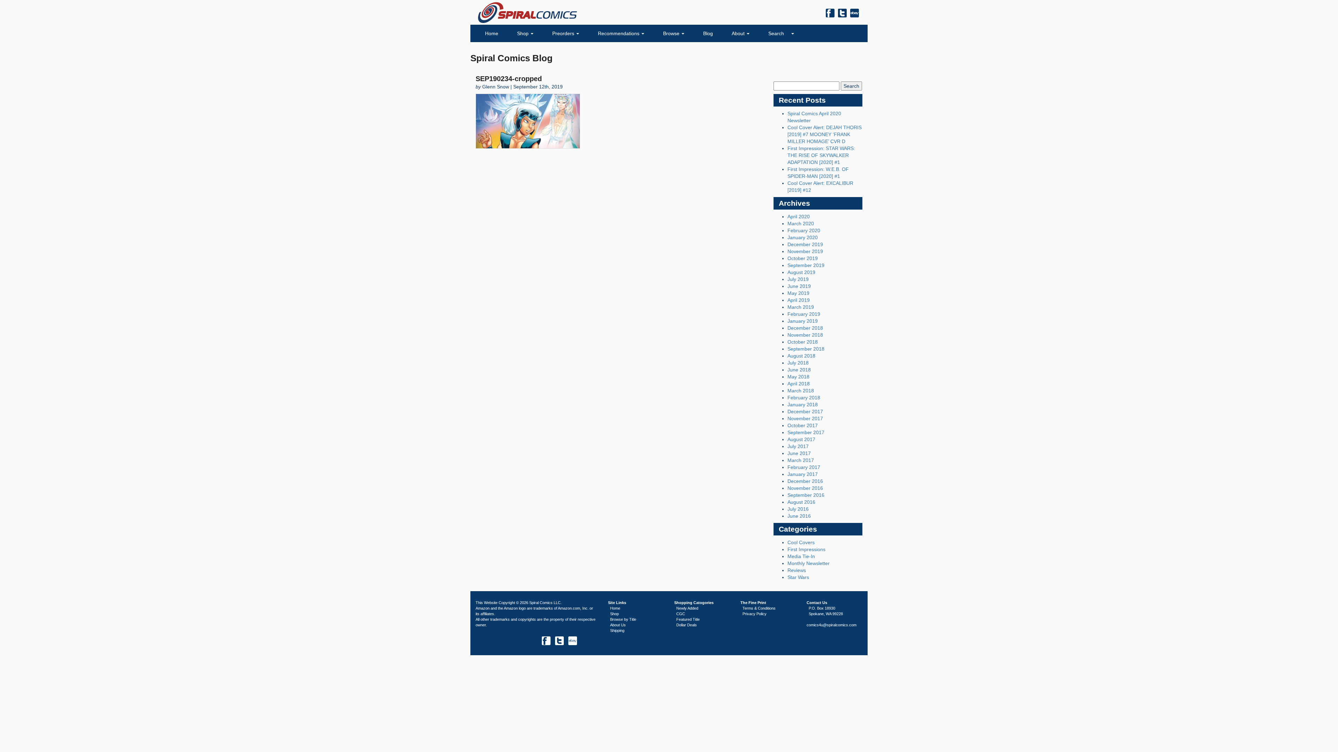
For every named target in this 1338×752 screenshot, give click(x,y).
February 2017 (803, 467)
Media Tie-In (801, 556)
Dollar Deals (686, 625)
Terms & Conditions (759, 608)
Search (776, 33)
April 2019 (798, 300)
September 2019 (805, 265)
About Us (618, 625)
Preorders (564, 33)
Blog (708, 33)
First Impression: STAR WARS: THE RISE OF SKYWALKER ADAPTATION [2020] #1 (821, 155)
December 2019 (805, 244)
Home (491, 33)
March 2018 (800, 390)
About (739, 33)
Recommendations (619, 33)
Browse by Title (623, 619)
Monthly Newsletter (808, 563)
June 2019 (799, 286)
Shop (523, 33)
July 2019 (798, 279)
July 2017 (798, 446)
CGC (680, 614)
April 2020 (798, 216)
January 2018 (802, 404)
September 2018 (805, 349)
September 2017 (805, 432)
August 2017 (801, 439)
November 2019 (805, 251)
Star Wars (798, 577)
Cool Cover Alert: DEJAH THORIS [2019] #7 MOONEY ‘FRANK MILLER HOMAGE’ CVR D (824, 134)
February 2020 (803, 230)
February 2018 (803, 397)
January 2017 (802, 474)
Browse (672, 33)
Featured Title (688, 619)
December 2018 (805, 328)
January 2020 (802, 237)
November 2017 (805, 418)
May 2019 (798, 293)
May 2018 (798, 376)
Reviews (796, 570)
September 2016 (805, 495)
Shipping (617, 630)
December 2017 (805, 411)
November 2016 (805, 488)
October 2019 (802, 258)
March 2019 (800, 307)
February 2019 (803, 314)
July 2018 (798, 363)
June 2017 (799, 453)
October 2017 (802, 425)
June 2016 (799, 516)
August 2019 (801, 272)
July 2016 (798, 509)
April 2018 (798, 383)
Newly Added (687, 608)
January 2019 (802, 321)
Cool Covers (801, 542)
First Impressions (806, 549)
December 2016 (805, 481)
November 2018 (805, 335)
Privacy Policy (755, 614)
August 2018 (801, 356)
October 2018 (802, 342)
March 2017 (800, 460)
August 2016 (801, 502)
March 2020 (800, 223)
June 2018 (799, 370)
